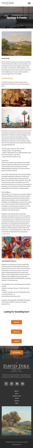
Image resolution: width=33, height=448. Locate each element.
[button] (29, 3)
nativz (19, 444)
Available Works (6, 233)
